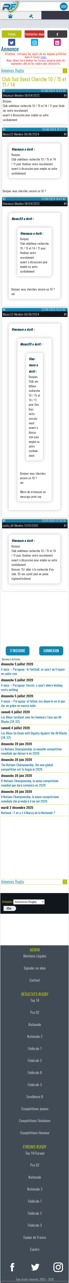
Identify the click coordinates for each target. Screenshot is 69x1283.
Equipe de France (35, 1237)
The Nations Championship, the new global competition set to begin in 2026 (27, 764)
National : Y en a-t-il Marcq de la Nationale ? (28, 810)
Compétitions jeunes (34, 1109)
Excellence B (35, 1096)
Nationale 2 (34, 1036)
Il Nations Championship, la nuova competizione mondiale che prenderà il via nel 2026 (30, 796)
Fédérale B (35, 1072)
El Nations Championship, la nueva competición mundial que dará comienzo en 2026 (29, 780)
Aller (9, 908)
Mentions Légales (34, 956)
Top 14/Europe (35, 1153)
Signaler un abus (35, 968)
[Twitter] (11, 42)
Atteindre (7, 902)
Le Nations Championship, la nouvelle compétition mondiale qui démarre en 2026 (31, 748)
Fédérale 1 (35, 1048)
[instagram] (58, 1266)
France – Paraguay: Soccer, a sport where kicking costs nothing (32, 684)
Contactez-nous (34, 34)
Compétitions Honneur (35, 1133)
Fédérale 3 (35, 1084)
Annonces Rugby (12, 70)
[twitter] (35, 1266)
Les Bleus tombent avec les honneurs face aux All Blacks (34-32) (31, 716)
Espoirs (34, 1249)
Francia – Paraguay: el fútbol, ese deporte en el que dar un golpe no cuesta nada (33, 700)
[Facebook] (57, 34)
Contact (34, 980)
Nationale (34, 1024)
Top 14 (34, 1000)
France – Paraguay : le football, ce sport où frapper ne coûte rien (33, 668)
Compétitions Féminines (35, 1120)
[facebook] (12, 1266)
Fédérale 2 (35, 1060)
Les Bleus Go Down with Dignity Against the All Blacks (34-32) (34, 732)
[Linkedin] (57, 42)
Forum (11, 34)
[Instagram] (34, 42)
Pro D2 (34, 1012)
